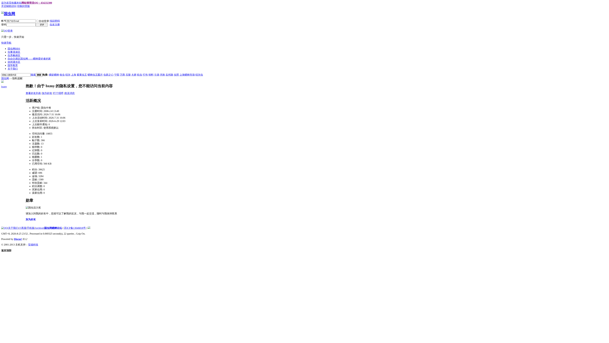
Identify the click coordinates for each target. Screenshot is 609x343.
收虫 (62, 74)
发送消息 (70, 93)
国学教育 (13, 65)
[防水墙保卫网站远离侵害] (89, 228)
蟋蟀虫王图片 (95, 74)
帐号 (3, 21)
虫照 (176, 74)
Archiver (39, 228)
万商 (122, 74)
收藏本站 (16, 2)
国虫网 (14, 48)
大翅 (133, 74)
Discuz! (18, 239)
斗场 (156, 74)
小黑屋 (22, 228)
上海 (73, 74)
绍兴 (67, 74)
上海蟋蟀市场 (187, 74)
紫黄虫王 (82, 74)
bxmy (4, 86)
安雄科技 (33, 244)
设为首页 (6, 2)
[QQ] (4, 228)
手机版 (30, 228)
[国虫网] (8, 14)
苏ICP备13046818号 (75, 228)
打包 (145, 74)
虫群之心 (108, 74)
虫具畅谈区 (14, 55)
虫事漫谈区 (14, 52)
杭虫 (139, 74)
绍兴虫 (199, 74)
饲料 (151, 74)
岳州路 (169, 74)
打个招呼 (58, 93)
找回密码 (55, 21)
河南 (162, 74)
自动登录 (44, 21)
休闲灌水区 (14, 62)
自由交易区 (29, 58)
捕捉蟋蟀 (54, 74)
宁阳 (116, 74)
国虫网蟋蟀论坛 (53, 228)
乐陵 (128, 74)
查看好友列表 (33, 93)
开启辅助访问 (8, 6)
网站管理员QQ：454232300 (37, 2)
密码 (3, 24)
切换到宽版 (23, 6)
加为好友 (47, 93)
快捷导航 (6, 42)
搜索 (33, 74)
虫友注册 (55, 24)
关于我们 (13, 68)
